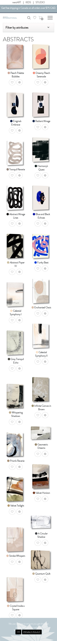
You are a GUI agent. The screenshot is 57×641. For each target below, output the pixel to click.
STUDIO (40, 2)
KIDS (28, 2)
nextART (16, 2)
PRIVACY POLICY (31, 632)
